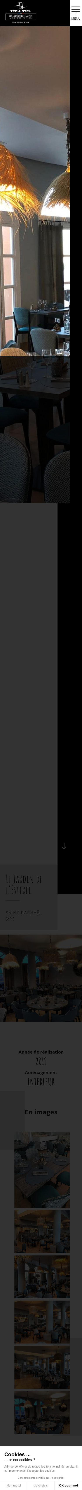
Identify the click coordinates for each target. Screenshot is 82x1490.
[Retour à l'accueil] (20, 12)
